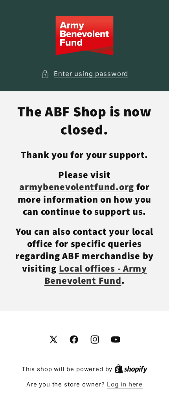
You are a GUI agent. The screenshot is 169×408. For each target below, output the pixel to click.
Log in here (125, 384)
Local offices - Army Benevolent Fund (95, 275)
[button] (84, 74)
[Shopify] (130, 369)
